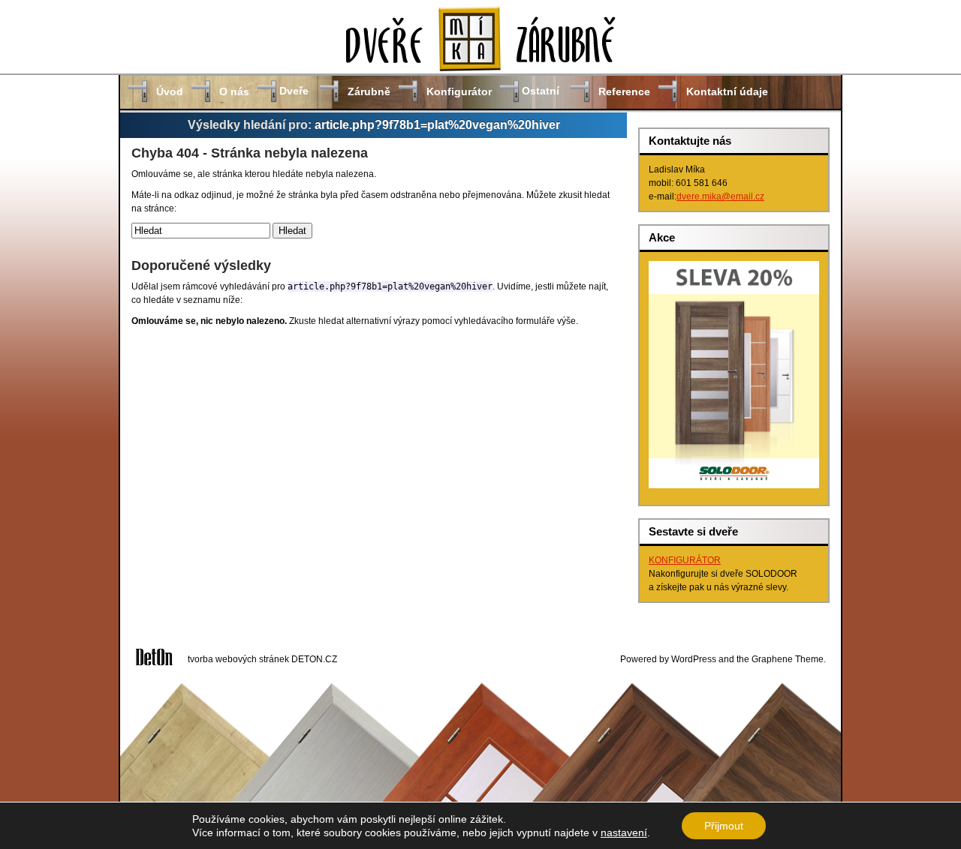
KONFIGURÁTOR (685, 560)
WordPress (693, 659)
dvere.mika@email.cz (720, 196)
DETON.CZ (314, 659)
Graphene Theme (788, 659)
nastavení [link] (624, 832)
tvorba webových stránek (238, 659)
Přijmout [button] (723, 826)
